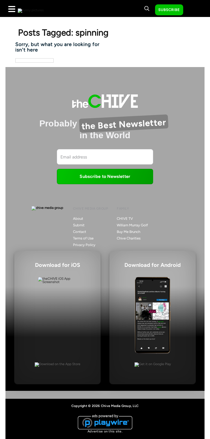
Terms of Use (83, 238)
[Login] (192, 10)
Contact (79, 232)
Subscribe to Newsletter (105, 176)
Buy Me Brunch (128, 232)
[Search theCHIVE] (146, 8)
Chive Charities (129, 238)
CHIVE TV (125, 218)
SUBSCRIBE (169, 10)
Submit (78, 225)
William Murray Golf (132, 225)
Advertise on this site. (105, 431)
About (78, 218)
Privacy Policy (84, 245)
